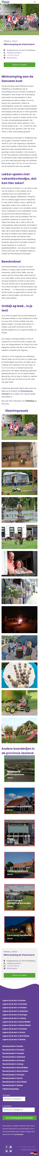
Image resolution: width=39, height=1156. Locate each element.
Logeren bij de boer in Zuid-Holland (15, 1036)
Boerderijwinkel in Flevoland (13, 1050)
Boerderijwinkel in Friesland (13, 1053)
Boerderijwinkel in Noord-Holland (15, 1071)
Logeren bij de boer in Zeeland (13, 1039)
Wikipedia (5, 404)
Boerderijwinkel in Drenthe (12, 1046)
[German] (35, 1153)
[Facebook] (6, 1147)
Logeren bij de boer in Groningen (14, 1014)
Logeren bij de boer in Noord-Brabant (16, 1022)
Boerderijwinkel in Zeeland (12, 1085)
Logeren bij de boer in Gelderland (15, 1011)
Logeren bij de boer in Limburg (14, 1018)
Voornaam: (6, 1095)
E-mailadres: (7, 1106)
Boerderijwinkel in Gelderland (13, 1057)
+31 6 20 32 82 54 (13, 55)
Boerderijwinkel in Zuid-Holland (14, 1082)
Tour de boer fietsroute (28, 163)
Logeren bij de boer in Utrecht (13, 1032)
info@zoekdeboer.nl (29, 1149)
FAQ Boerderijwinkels (10, 1089)
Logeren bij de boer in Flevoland (14, 1004)
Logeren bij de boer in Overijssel (14, 1029)
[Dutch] (32, 1153)
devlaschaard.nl (12, 58)
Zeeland (27, 753)
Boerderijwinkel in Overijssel (13, 1075)
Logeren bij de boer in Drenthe (14, 1000)
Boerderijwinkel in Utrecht (12, 1078)
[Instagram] (10, 1147)
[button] (2, 19)
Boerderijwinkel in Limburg (12, 1064)
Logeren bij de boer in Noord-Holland (16, 1025)
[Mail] (10, 1151)
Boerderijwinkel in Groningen (13, 1060)
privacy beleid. (19, 1134)
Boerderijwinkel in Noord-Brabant (15, 1067)
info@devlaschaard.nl (14, 53)
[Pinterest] (6, 1151)
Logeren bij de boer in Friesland (14, 1007)
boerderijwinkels (18, 359)
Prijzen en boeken (19, 64)
